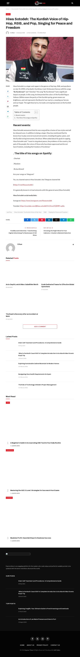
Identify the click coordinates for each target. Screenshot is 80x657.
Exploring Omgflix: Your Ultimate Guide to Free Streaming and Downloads (43, 608)
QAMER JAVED (16, 445)
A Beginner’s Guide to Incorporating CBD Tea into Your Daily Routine (35, 443)
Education (10, 450)
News (8, 14)
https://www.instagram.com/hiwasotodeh (36, 201)
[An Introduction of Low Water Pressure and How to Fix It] (11, 622)
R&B (45, 212)
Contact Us (55, 645)
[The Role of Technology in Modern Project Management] (11, 387)
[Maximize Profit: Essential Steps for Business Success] (40, 516)
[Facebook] (8, 91)
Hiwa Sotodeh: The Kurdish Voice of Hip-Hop (27, 212)
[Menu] (8, 3)
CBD (8, 402)
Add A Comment (40, 326)
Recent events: (21, 115)
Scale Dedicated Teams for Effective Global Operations (57, 285)
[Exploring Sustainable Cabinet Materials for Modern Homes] (11, 366)
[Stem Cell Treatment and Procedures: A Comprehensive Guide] (11, 345)
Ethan (13, 32)
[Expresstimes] (40, 3)
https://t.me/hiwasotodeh (23, 185)
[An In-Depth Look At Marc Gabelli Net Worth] (22, 272)
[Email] (8, 106)
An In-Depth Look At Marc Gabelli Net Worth (22, 284)
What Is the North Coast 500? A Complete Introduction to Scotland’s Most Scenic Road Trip (46, 354)
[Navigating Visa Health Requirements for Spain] (11, 376)
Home (7, 9)
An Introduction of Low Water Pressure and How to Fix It (37, 619)
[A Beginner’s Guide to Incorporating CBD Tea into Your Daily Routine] (40, 421)
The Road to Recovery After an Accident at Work (22, 315)
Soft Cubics (57, 650)
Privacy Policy (42, 645)
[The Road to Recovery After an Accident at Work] (22, 302)
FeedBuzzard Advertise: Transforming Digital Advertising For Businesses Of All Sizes (23, 233)
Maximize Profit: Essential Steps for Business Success (30, 538)
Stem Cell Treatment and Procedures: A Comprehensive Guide (39, 343)
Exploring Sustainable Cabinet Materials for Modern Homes (38, 363)
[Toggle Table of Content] (35, 112)
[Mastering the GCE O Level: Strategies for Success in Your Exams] (40, 468)
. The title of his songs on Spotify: (26, 118)
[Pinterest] (8, 101)
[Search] (72, 3)
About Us (30, 645)
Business (9, 497)
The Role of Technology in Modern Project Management (37, 385)
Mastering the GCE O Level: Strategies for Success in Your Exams (34, 490)
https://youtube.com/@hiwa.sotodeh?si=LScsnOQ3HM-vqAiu (42, 206)
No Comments (32, 32)
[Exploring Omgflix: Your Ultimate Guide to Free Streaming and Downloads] (11, 611)
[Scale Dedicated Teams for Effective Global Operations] (57, 272)
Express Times (29, 650)
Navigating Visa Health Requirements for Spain (34, 374)
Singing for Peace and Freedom (58, 212)
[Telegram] (8, 111)
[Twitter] (8, 96)
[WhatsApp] (8, 116)
